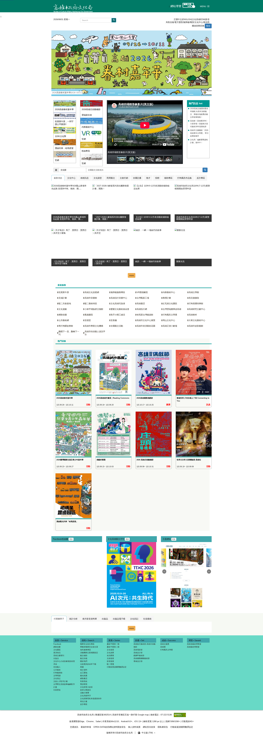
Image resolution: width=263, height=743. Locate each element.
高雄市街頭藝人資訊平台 (95, 333)
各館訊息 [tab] (84, 178)
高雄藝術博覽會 (193, 647)
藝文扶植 (83, 658)
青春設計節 (138, 661)
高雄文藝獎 (164, 644)
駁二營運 (110, 664)
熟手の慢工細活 (118, 315)
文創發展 (110, 658)
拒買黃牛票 (64, 292)
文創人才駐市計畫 (60, 681)
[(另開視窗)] (91, 121)
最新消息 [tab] (58, 178)
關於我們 (83, 661)
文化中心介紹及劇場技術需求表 (64, 662)
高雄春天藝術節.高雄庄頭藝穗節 (144, 645)
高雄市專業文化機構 (94, 326)
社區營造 (57, 690)
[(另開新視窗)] (73, 370)
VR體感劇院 (142, 292)
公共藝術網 (64, 320)
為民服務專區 (85, 650)
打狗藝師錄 (57, 673)
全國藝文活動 (117, 326)
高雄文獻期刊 (58, 655)
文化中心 (199, 22)
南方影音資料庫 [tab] (89, 619)
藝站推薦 (83, 676)
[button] (205, 6)
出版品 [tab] (105, 619)
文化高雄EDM (198, 19)
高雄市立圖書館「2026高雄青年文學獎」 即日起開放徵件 (199, 133)
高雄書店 (141, 303)
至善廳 (114, 320)
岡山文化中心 (169, 320)
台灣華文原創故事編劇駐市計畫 (64, 685)
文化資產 (110, 653)
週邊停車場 (86, 727)
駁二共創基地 (65, 303)
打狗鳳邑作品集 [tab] (184, 178)
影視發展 (110, 661)
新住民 (206, 22)
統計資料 (83, 670)
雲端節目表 (87, 115)
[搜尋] (114, 20)
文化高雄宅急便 (118, 303)
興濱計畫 (167, 298)
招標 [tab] (157, 178)
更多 (71, 539)
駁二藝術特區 (91, 303)
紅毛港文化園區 (170, 303)
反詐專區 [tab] (201, 178)
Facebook (57, 644)
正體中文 (178, 19)
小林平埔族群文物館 (94, 309)
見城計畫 (63, 298)
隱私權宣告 (163, 727)
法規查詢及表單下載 (88, 664)
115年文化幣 (60, 136)
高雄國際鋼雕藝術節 (142, 658)
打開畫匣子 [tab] (59, 619)
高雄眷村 (193, 315)
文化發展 (110, 650)
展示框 (53, 32)
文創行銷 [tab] (124, 178)
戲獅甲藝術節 (139, 655)
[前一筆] (53, 63)
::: (169, 6)
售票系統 (83, 681)
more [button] (131, 275)
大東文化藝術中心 (197, 320)
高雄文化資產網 (92, 292)
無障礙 (186, 22)
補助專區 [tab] (168, 178)
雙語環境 (83, 684)
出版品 (56, 658)
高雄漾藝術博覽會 (194, 644)
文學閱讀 (57, 676)
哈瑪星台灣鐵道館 (145, 315)
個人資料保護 (134, 727)
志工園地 (83, 673)
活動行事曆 (84, 693)
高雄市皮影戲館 (196, 326)
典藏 (82, 667)
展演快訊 (57, 653)
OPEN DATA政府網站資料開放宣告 (109, 727)
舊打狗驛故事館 (66, 326)
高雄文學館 (194, 292)
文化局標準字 (85, 696)
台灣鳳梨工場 (143, 298)
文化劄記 (57, 678)
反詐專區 (83, 704)
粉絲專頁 (86, 151)
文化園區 (57, 650)
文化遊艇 (63, 309)
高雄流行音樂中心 (119, 298)
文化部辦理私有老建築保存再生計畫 (91, 700)
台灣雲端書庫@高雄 (172, 309)
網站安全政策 (149, 727)
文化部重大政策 (86, 687)
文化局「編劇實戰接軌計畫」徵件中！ (199, 141)
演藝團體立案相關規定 (89, 653)
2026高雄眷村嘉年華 (64, 109)
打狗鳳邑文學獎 (170, 315)
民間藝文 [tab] (111, 178)
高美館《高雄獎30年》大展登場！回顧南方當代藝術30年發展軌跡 (199, 124)
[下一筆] (209, 63)
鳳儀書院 (89, 315)
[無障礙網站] (180, 714)
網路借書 (63, 315)
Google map (143, 714)
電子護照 (179, 22)
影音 (207, 19)
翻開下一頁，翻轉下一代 (69, 333)
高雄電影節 (138, 650)
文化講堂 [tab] (98, 178)
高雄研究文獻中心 (197, 309)
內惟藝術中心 (88, 127)
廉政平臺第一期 (113, 644)
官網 (57, 160)
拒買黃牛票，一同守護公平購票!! (64, 122)
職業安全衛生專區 (87, 644)
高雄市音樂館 (91, 298)
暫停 (208, 26)
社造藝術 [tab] (147, 619)
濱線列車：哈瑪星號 (64, 148)
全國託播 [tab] (137, 178)
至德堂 (88, 320)
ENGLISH (186, 19)
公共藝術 (57, 670)
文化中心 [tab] (71, 178)
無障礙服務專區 (118, 292)
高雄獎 (163, 647)
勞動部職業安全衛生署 (89, 647)
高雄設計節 (138, 653)
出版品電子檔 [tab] (119, 619)
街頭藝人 (57, 667)
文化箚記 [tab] (134, 619)
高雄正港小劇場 (170, 326)
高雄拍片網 (142, 309)
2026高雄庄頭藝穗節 (91, 109)
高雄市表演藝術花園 (146, 326)
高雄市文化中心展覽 (146, 320)
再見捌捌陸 (194, 298)
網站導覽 (175, 6)
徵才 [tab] (148, 178)
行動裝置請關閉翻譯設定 (116, 667)
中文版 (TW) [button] (147, 733)
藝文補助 (83, 655)
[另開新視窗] (205, 170)
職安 (192, 22)
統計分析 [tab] (73, 619)
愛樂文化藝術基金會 (120, 309)
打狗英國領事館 (196, 303)
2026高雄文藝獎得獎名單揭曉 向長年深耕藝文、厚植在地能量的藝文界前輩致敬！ (199, 113)
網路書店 (83, 678)
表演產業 (110, 655)
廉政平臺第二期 (113, 647)
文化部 (63, 170)
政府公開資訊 (85, 690)
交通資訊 (74, 727)
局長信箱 (170, 22)
